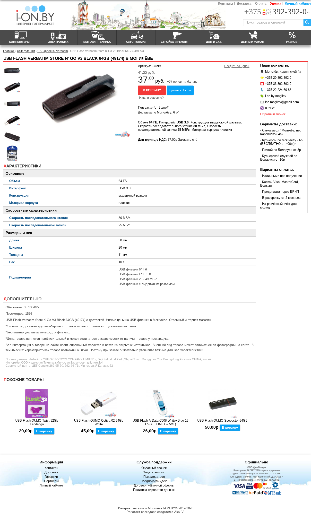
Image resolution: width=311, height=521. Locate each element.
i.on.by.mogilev (275, 96)
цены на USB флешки (133, 320)
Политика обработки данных (154, 490)
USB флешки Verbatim (52, 50)
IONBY (270, 108)
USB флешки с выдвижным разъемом (147, 284)
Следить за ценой (236, 66)
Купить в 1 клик (180, 90)
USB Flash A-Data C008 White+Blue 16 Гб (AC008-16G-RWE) (160, 422)
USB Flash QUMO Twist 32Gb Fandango (36, 422)
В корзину (152, 90)
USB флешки (26, 50)
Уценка (275, 3)
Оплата (260, 3)
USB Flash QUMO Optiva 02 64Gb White (98, 422)
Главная (9, 50)
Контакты (225, 3)
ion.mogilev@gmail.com (282, 102)
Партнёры (51, 481)
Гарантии (51, 476)
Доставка (244, 3)
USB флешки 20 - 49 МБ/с (138, 279)
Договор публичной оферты (154, 485)
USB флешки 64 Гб (133, 269)
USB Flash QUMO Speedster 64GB (222, 420)
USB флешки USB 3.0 (135, 274)
